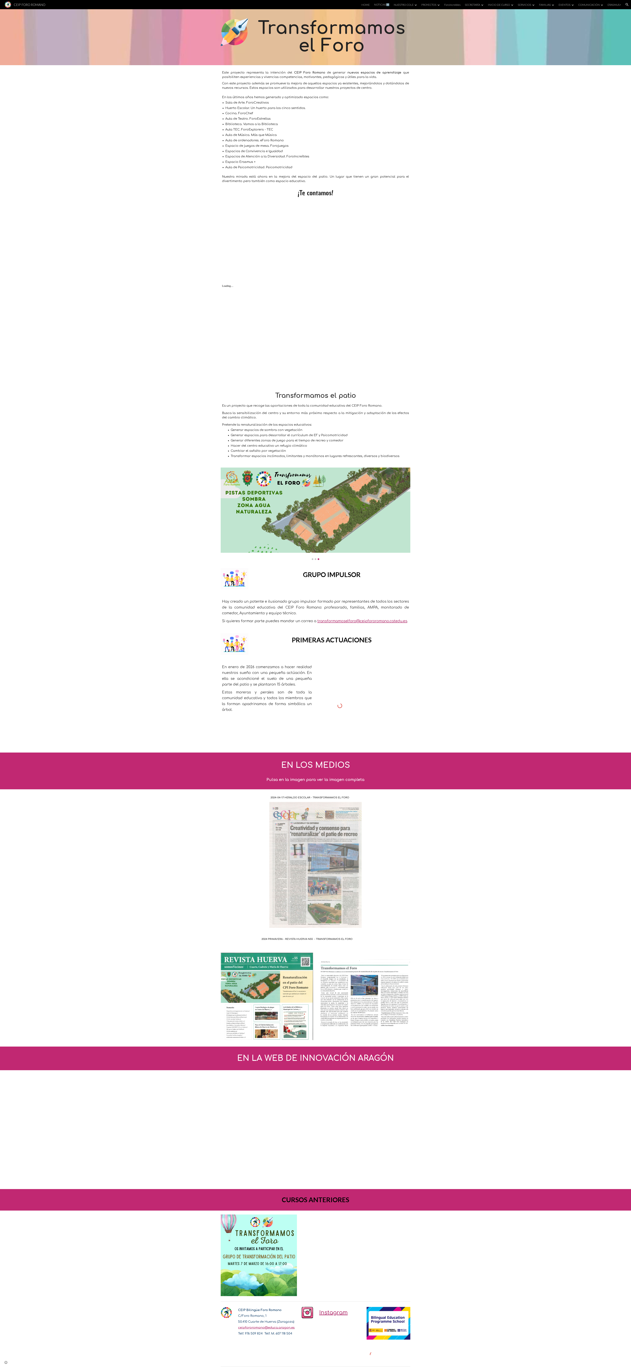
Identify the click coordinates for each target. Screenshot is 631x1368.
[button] (627, 5)
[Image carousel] (315, 514)
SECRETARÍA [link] (472, 4)
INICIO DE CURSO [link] (499, 4)
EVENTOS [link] (565, 4)
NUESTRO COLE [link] (404, 4)
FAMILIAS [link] (545, 4)
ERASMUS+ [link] (614, 4)
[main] (331, 37)
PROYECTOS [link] (428, 4)
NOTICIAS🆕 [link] (381, 4)
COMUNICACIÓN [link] (589, 4)
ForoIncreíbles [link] (452, 4)
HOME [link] (365, 4)
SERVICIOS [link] (524, 4)
